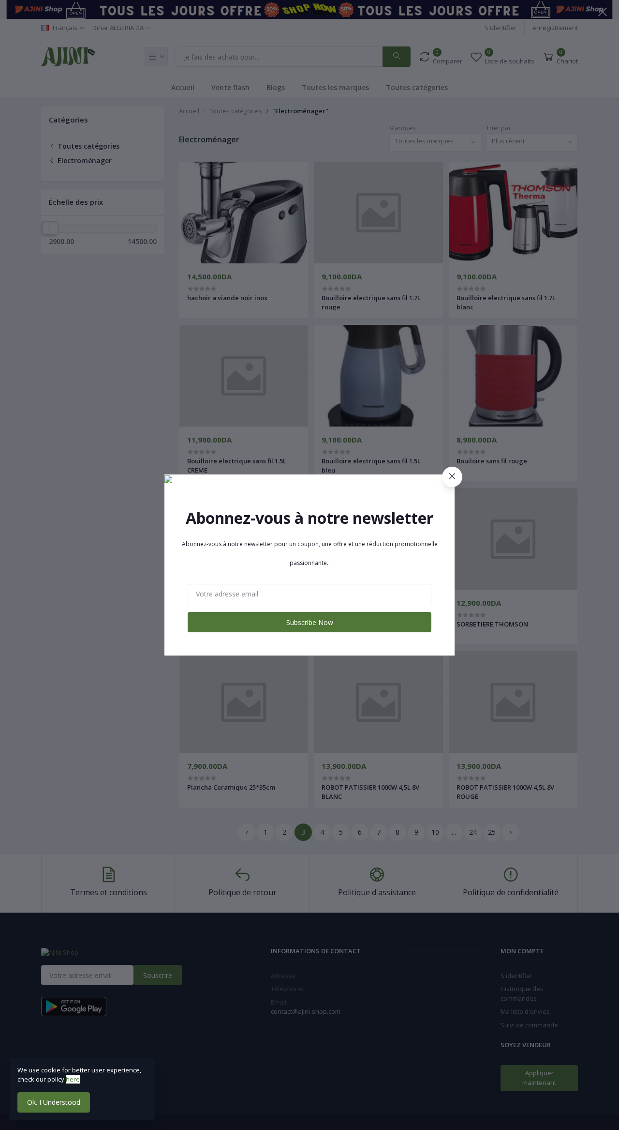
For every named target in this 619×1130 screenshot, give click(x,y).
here (73, 1079)
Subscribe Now (309, 622)
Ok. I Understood (53, 1102)
